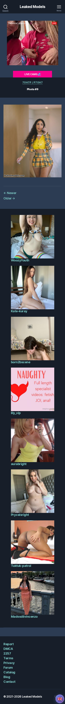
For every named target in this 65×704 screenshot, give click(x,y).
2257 (7, 653)
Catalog (9, 672)
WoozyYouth (20, 260)
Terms (8, 658)
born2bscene (20, 362)
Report (8, 644)
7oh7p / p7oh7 (32, 82)
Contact (9, 681)
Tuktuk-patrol (21, 566)
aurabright (19, 464)
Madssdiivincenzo (24, 616)
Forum (8, 667)
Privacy (9, 663)
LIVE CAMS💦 (32, 74)
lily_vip (16, 413)
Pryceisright (20, 515)
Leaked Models (32, 7)
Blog (6, 677)
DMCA (8, 649)
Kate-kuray (19, 311)
